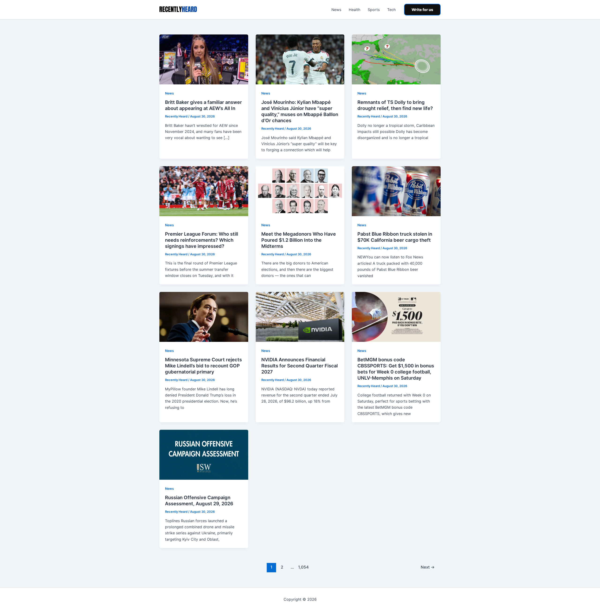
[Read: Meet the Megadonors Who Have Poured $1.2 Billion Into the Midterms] (300, 191)
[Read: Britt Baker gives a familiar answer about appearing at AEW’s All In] (203, 59)
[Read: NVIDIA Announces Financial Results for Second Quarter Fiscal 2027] (300, 316)
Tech (391, 9)
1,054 (303, 567)
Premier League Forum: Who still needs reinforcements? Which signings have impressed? (201, 240)
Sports (374, 9)
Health (354, 9)
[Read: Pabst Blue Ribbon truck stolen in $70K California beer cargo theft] (396, 191)
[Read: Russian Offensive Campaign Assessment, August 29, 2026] (203, 454)
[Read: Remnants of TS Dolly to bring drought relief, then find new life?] (396, 59)
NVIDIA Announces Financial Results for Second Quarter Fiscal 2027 (299, 366)
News (336, 9)
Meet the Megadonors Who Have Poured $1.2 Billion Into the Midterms (298, 240)
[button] (422, 9)
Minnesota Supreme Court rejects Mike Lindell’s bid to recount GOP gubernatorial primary (203, 366)
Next (428, 567)
